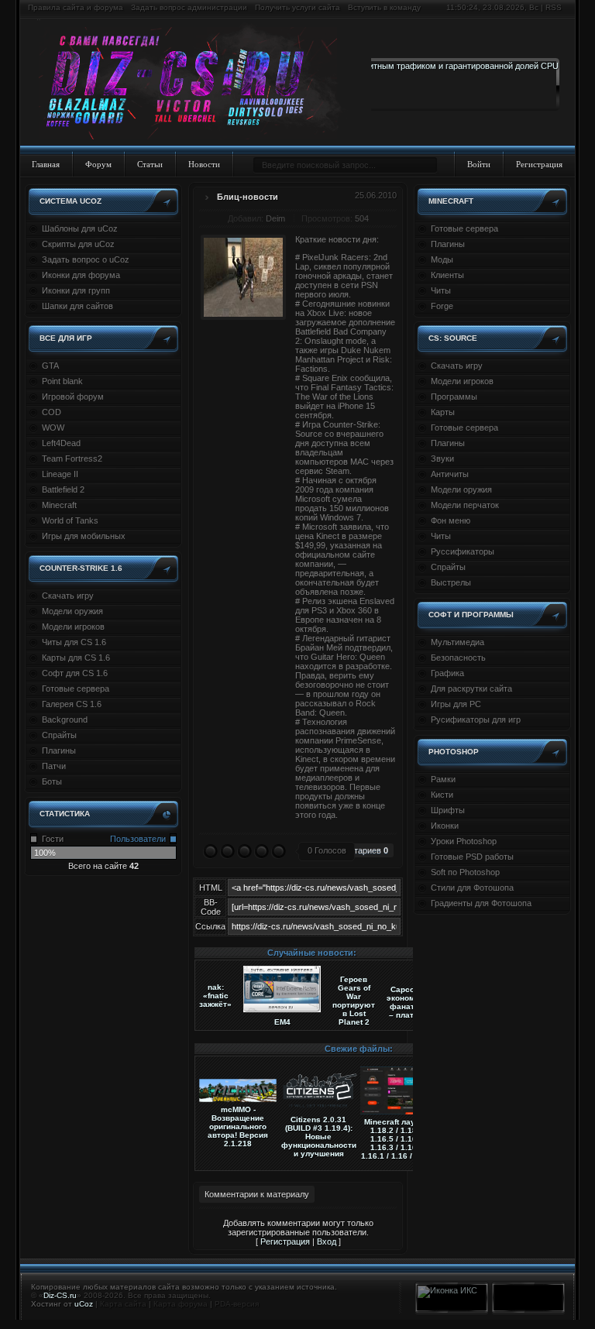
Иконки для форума (81, 275)
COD (51, 412)
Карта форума (180, 1304)
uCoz (83, 1304)
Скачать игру (68, 595)
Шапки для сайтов (77, 306)
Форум (98, 164)
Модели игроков (73, 626)
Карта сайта (123, 1304)
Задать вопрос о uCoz (85, 259)
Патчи (54, 766)
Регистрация (539, 164)
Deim (275, 218)
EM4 (282, 1022)
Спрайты (59, 735)
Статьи (150, 164)
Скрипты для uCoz (78, 244)
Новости (204, 164)
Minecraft (59, 505)
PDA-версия (237, 1304)
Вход (326, 1241)
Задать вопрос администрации (189, 7)
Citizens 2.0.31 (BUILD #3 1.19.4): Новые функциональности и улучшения (318, 1136)
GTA (50, 365)
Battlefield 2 (63, 489)
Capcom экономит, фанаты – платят (406, 1002)
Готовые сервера (75, 688)
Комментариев (355, 850)
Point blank (62, 381)
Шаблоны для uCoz (80, 228)
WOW (53, 427)
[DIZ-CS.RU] (195, 83)
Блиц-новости (247, 196)
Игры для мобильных (84, 536)
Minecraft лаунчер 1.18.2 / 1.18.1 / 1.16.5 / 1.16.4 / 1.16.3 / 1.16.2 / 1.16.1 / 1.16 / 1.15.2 (399, 1139)
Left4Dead (61, 443)
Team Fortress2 (72, 458)
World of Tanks (70, 520)
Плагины (59, 750)
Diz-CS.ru (60, 1295)
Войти (478, 164)
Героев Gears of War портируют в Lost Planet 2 (353, 1000)
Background (65, 719)
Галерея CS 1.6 (71, 704)
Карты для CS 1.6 (76, 657)
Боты (52, 781)
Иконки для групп (76, 290)
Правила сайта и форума (75, 7)
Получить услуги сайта (297, 7)
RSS (553, 7)
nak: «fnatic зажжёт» (215, 995)
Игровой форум (73, 396)
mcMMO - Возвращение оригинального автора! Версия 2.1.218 (238, 1126)
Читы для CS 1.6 (74, 642)
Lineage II (60, 474)
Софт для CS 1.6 (75, 673)
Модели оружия (72, 611)
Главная (46, 164)
